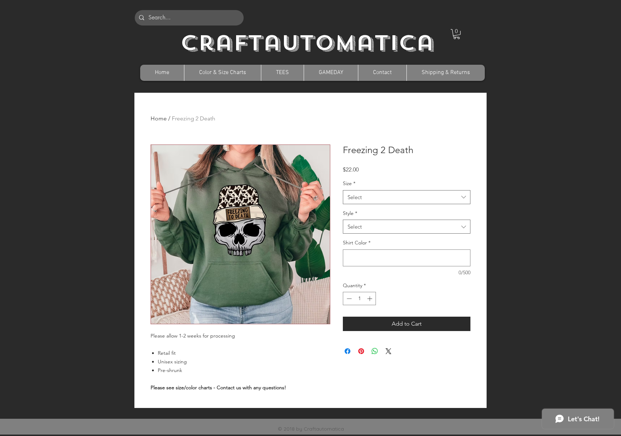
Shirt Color (357, 242)
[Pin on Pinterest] (361, 351)
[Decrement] (348, 298)
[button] (457, 34)
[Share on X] (388, 351)
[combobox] (406, 197)
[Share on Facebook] (347, 351)
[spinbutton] (359, 298)
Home (159, 118)
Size (349, 183)
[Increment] (370, 298)
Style (350, 213)
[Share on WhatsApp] (375, 351)
